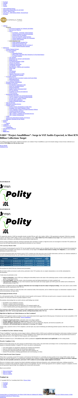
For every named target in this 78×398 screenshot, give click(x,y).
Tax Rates (5, 14)
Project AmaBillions (26, 317)
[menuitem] (40, 8)
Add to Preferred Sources (9, 8)
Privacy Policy (27, 380)
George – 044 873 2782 (9, 11)
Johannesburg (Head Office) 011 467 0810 (13, 10)
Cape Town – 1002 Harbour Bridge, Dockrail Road (15, 12)
